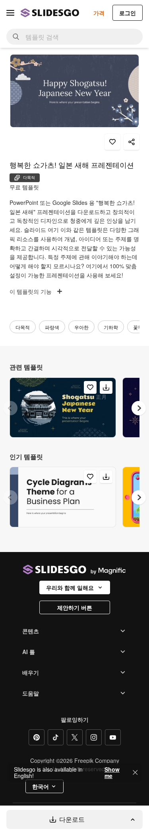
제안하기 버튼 (74, 607)
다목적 (22, 327)
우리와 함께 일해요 (70, 587)
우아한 (81, 327)
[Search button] (15, 37)
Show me (112, 772)
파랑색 (52, 327)
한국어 (40, 786)
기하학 (111, 327)
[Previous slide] (10, 408)
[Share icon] (131, 142)
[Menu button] (10, 13)
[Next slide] (139, 408)
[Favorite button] (112, 142)
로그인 (127, 13)
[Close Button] (135, 772)
